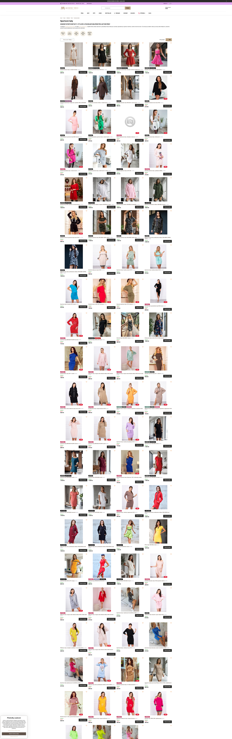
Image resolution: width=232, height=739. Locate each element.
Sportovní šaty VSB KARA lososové (67, 512)
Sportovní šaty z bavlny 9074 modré (68, 304)
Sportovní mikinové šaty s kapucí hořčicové (97, 718)
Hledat (127, 8)
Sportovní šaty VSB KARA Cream (124, 580)
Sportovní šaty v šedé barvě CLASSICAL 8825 (126, 612)
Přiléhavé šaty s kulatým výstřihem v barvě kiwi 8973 (71, 647)
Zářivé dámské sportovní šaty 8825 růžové (69, 136)
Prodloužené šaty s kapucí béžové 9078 (97, 408)
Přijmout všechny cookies (14, 733)
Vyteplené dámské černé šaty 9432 (152, 102)
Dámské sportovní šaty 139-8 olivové (125, 304)
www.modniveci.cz (83, 26)
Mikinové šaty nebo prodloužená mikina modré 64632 (100, 684)
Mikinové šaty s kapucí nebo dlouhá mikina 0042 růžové (100, 373)
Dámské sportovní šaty (70, 26)
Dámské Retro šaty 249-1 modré (67, 373)
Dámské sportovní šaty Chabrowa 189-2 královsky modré (129, 477)
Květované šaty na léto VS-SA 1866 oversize (154, 338)
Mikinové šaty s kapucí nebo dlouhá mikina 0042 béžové (100, 649)
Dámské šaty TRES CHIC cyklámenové (153, 718)
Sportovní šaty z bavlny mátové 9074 (153, 270)
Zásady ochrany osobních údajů (14, 730)
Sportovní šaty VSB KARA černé (152, 443)
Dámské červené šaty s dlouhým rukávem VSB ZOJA (128, 69)
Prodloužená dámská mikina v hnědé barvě (97, 102)
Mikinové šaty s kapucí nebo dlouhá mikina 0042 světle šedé (73, 614)
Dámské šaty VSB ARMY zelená (123, 338)
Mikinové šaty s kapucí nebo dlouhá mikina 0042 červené (100, 614)
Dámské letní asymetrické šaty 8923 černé (154, 306)
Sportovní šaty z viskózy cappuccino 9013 (126, 512)
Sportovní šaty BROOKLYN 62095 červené (69, 339)
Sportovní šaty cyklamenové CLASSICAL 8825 (70, 682)
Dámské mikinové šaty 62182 (94, 270)
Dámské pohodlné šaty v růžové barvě (68, 170)
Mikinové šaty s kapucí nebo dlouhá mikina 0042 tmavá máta (130, 373)
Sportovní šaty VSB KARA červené (152, 477)
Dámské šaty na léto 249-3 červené (96, 304)
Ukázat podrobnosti (14, 736)
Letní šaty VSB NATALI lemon (123, 546)
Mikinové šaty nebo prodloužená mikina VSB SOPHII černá (101, 546)
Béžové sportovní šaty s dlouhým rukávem (126, 136)
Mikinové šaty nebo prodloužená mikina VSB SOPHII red (157, 512)
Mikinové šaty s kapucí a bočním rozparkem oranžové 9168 (130, 408)
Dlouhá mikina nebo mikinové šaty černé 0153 (70, 408)
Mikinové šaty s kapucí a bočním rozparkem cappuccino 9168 (158, 408)
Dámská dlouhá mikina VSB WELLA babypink (126, 204)
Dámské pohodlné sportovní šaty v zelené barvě (98, 136)
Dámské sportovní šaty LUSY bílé (124, 170)
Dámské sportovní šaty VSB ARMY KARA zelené (98, 237)
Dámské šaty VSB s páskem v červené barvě (70, 204)
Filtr (170, 39)
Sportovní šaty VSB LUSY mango (67, 580)
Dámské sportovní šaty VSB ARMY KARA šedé (127, 237)
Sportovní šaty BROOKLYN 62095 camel (97, 443)
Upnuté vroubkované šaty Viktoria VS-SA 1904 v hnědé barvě (158, 682)
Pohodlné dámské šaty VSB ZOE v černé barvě (127, 102)
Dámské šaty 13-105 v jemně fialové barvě (69, 716)
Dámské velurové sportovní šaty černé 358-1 (70, 237)
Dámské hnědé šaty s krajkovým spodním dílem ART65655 (73, 102)
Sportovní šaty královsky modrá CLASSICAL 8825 (155, 647)
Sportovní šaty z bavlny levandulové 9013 (126, 441)
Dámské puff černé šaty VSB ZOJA (96, 69)
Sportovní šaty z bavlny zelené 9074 (124, 270)
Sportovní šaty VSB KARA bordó (95, 477)
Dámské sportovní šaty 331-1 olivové (153, 373)
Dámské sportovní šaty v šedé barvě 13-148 (97, 170)
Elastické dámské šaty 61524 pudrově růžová (154, 580)
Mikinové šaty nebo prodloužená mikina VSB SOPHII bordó (73, 546)
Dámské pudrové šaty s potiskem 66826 (153, 170)
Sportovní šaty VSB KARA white (95, 512)
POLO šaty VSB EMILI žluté (150, 544)
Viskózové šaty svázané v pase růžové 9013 (154, 614)
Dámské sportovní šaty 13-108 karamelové (126, 684)
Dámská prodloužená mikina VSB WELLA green (155, 204)
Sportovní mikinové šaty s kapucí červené (126, 718)
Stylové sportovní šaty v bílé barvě (152, 136)
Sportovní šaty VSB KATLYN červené (96, 580)
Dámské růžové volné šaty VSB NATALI (153, 69)
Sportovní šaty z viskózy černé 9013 (124, 647)
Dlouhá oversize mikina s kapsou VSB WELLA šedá (99, 204)
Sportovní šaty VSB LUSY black (95, 339)
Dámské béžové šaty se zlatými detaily (68, 69)
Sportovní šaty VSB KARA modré (67, 477)
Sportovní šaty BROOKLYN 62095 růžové (69, 443)
